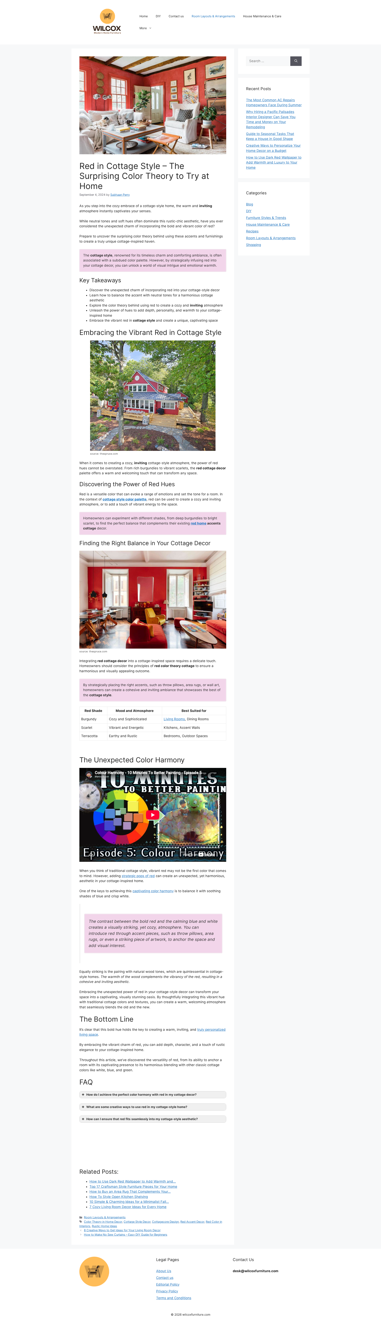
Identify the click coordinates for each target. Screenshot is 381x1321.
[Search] (296, 61)
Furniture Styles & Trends (266, 218)
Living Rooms (174, 719)
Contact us (176, 16)
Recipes (252, 231)
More (143, 28)
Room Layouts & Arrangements (213, 16)
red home (198, 523)
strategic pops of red (138, 876)
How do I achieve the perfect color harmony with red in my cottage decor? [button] (141, 1094)
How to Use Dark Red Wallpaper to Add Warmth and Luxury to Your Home (273, 162)
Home (144, 16)
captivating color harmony (153, 891)
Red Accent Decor (192, 1221)
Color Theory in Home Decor (103, 1221)
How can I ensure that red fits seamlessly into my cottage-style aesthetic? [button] (142, 1119)
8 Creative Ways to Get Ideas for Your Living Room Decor (122, 1230)
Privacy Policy (167, 1291)
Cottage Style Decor (137, 1221)
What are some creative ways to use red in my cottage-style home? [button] (136, 1107)
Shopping (253, 245)
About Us (163, 1271)
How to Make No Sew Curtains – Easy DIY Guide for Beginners (125, 1234)
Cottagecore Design (165, 1221)
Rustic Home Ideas (104, 1226)
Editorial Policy (167, 1284)
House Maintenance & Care (262, 16)
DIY (158, 16)
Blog (249, 204)
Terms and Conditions (173, 1298)
